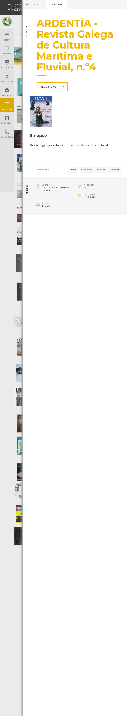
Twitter (101, 169)
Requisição (48, 86)
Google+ (114, 169)
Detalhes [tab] (56, 4)
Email (74, 169)
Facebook (86, 169)
